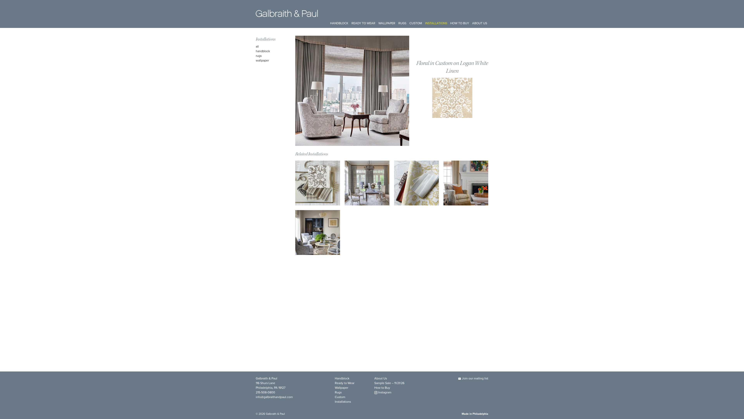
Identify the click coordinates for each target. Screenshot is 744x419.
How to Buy (459, 23)
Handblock (339, 23)
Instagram (384, 392)
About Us (479, 23)
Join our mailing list (474, 378)
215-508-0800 (265, 392)
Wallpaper (386, 23)
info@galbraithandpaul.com (274, 397)
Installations (436, 23)
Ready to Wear (363, 23)
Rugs (402, 23)
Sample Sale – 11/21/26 (389, 383)
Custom (415, 23)
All (257, 46)
